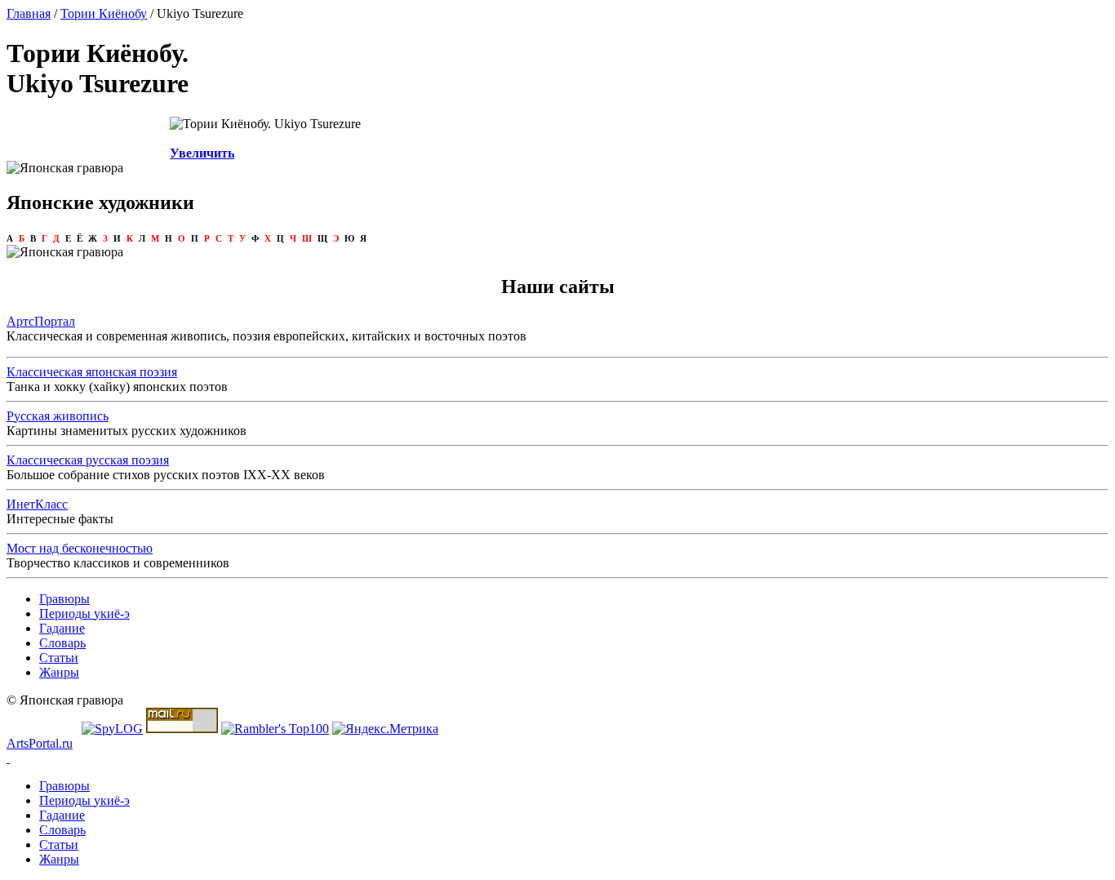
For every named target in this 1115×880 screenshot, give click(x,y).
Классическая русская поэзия (88, 460)
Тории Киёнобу (103, 13)
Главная (29, 13)
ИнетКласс (37, 504)
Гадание (62, 628)
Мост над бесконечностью (80, 548)
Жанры (59, 672)
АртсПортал (41, 321)
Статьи (58, 657)
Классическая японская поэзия (92, 372)
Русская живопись (58, 416)
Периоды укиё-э (84, 613)
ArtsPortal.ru (40, 743)
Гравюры (64, 599)
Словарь (62, 643)
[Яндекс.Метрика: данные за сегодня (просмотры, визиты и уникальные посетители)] (385, 729)
